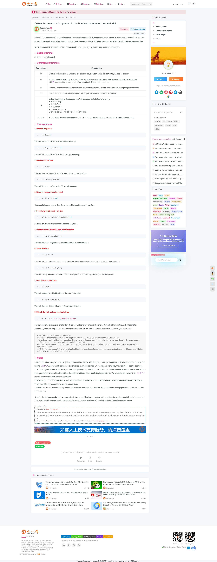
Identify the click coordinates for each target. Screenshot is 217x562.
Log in (175, 4)
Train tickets (157, 218)
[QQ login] (156, 92)
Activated (157, 121)
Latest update (177, 139)
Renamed (172, 198)
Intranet (168, 125)
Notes (158, 39)
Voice (167, 205)
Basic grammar (161, 26)
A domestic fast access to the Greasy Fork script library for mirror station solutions (184, 148)
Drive (155, 195)
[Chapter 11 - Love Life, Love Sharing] (30, 540)
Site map (99, 545)
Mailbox (179, 198)
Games (155, 221)
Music (161, 195)
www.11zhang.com (52, 409)
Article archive (66, 545)
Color (175, 125)
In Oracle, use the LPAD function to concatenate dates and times (67, 493)
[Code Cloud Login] (171, 92)
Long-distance (158, 202)
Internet (166, 208)
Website (173, 208)
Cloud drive (157, 211)
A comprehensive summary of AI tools (168, 157)
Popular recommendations (161, 139)
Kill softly (165, 224)
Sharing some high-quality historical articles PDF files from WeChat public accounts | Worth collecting (124, 483)
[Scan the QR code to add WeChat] (212, 279)
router (155, 205)
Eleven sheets (45, 28)
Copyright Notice (77, 545)
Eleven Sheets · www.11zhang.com (87, 549)
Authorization (159, 125)
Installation (174, 205)
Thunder (167, 202)
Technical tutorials (61, 17)
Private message (139, 29)
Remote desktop (173, 121)
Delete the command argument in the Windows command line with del (75, 23)
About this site (108, 545)
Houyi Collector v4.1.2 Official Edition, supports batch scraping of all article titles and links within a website (65, 504)
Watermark (156, 224)
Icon (164, 121)
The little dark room (89, 545)
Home (35, 17)
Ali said (166, 195)
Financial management (166, 215)
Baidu (155, 215)
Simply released (177, 211)
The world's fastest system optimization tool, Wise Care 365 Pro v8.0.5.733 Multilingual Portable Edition (67, 483)
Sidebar (157, 129)
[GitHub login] (180, 92)
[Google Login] (168, 96)
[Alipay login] (175, 92)
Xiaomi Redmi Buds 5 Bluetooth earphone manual (173, 161)
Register (182, 4)
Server (172, 224)
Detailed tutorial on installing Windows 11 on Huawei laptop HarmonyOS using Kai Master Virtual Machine (124, 493)
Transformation (176, 202)
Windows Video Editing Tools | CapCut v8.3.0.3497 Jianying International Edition (183, 165)
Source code (175, 218)
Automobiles (171, 221)
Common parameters (164, 30)
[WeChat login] (161, 92)
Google (161, 205)
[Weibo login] (166, 92)
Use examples (161, 35)
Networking (166, 211)
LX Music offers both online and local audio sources (173, 144)
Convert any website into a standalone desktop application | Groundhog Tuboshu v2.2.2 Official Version (124, 504)
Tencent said (157, 208)
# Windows (39, 446)
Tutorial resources (46, 17)
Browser (162, 221)
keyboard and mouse (160, 198)
